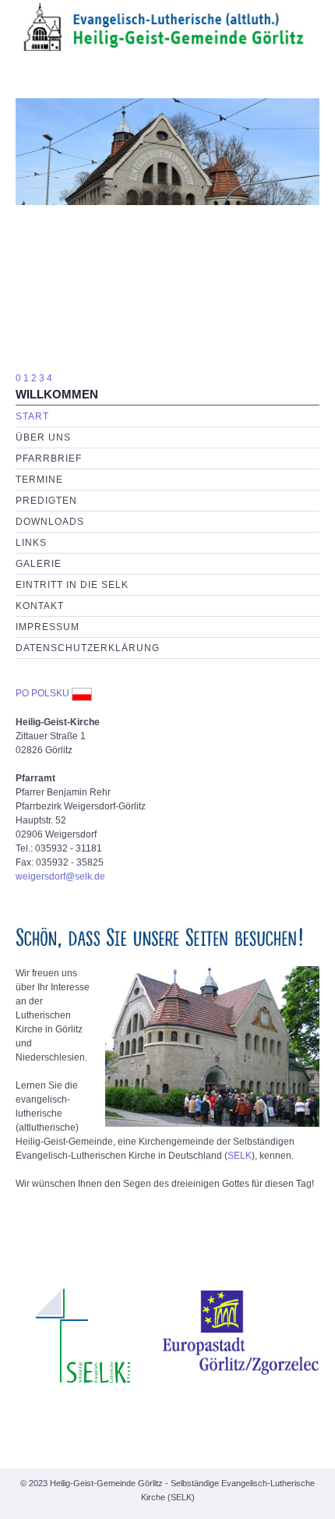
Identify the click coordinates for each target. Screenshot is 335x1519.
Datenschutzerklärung (88, 648)
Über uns (43, 437)
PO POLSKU (42, 693)
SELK (239, 1155)
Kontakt (40, 605)
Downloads (50, 521)
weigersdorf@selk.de (60, 876)
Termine (39, 479)
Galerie (39, 563)
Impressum (47, 626)
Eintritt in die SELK (72, 584)
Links (31, 542)
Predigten (46, 500)
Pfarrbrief (49, 458)
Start (32, 416)
